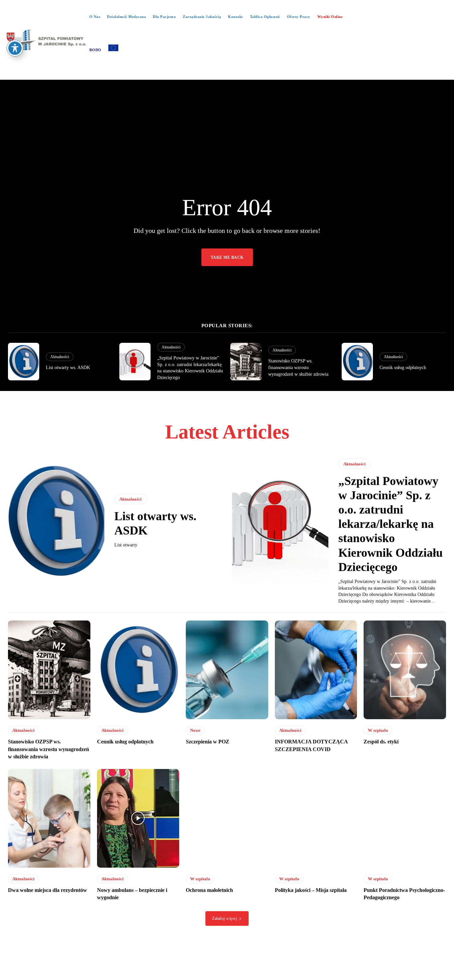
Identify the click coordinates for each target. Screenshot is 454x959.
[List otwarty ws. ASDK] (23, 361)
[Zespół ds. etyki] (405, 670)
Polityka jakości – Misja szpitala (311, 890)
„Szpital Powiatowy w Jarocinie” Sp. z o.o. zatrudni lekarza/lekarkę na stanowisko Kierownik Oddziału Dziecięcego (390, 524)
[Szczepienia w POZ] (227, 670)
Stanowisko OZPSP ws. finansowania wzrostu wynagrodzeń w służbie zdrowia (298, 367)
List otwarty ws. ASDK (68, 367)
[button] (227, 73)
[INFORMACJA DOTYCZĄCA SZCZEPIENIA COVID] (316, 670)
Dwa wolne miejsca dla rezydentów (47, 890)
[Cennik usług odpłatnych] (357, 361)
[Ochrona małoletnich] (227, 818)
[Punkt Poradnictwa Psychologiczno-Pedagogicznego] (405, 818)
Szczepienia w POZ (207, 741)
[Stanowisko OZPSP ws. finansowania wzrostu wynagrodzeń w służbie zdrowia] (246, 361)
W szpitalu (378, 730)
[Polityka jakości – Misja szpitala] (316, 818)
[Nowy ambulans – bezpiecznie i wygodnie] (138, 818)
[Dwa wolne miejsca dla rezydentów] (49, 818)
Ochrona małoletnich (209, 890)
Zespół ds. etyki (381, 741)
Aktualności (59, 356)
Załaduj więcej (224, 918)
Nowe (195, 730)
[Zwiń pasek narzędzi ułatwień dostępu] (15, 48)
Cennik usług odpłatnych (403, 367)
